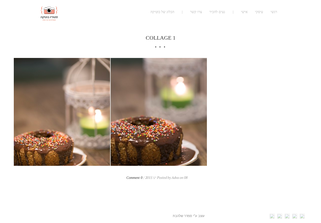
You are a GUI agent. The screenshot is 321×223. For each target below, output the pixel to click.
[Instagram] (272, 217)
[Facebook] (302, 217)
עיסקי (259, 12)
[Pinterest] (279, 217)
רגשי (274, 12)
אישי (244, 12)
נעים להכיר (217, 12)
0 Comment (134, 178)
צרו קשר (196, 12)
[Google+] (287, 217)
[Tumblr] (294, 217)
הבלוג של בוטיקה (162, 12)
